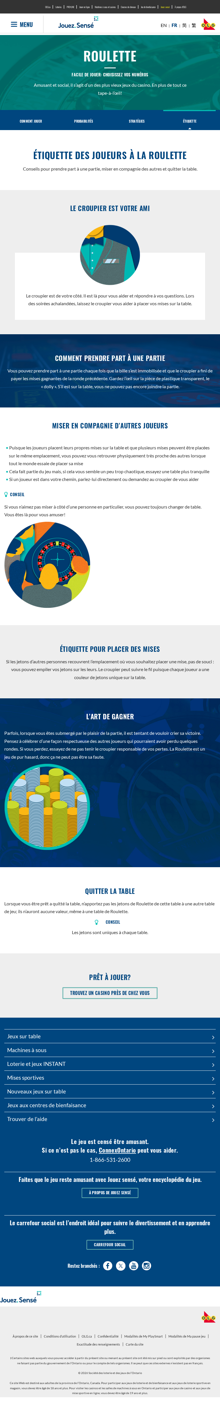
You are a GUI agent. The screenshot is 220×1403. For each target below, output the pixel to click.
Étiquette (190, 121)
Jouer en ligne (84, 7)
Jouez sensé (165, 7)
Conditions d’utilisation (60, 1336)
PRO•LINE (70, 7)
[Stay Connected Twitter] (121, 1265)
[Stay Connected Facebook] (108, 1264)
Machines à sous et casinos (105, 7)
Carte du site (135, 1344)
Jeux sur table (24, 1036)
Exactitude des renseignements (98, 1344)
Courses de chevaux (128, 7)
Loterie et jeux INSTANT (36, 1063)
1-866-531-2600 (110, 1159)
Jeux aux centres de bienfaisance (46, 1105)
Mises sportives (25, 1077)
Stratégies (137, 121)
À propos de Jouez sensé (110, 1192)
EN (164, 25)
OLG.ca (47, 7)
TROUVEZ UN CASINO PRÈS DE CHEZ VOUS (113, 994)
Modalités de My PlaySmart (144, 1337)
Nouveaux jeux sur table (36, 1091)
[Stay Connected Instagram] (146, 1264)
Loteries (59, 7)
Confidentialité (109, 1337)
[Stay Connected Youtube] (133, 1264)
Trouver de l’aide (27, 1119)
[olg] (208, 26)
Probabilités (83, 121)
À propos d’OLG (180, 7)
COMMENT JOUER (31, 121)
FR (174, 25)
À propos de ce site (25, 1336)
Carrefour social (110, 1244)
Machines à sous (26, 1050)
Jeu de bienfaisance (148, 7)
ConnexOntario (117, 1149)
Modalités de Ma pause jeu (187, 1337)
